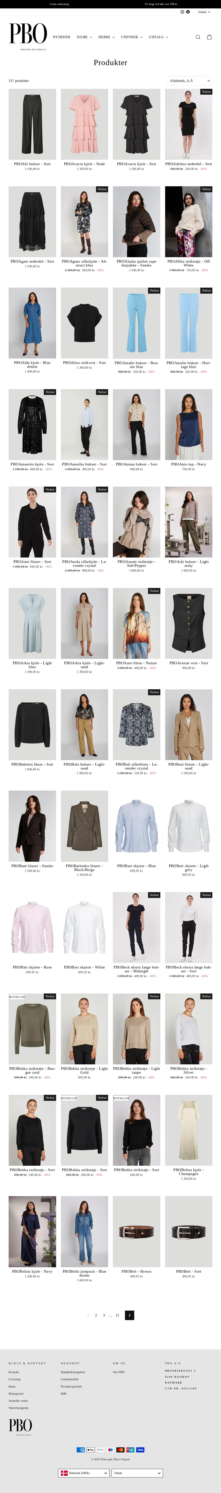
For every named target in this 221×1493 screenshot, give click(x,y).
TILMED (67, 771)
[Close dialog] (192, 686)
